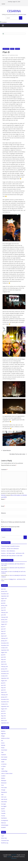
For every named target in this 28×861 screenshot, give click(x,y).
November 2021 (5, 593)
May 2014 (3, 715)
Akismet (3, 495)
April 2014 (3, 718)
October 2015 (4, 676)
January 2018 (4, 619)
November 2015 (5, 673)
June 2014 (3, 713)
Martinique (3, 780)
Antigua (3, 736)
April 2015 (3, 690)
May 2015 (3, 687)
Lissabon (3, 775)
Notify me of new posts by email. (10, 526)
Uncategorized (4, 820)
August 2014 (4, 708)
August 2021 (4, 598)
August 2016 (4, 652)
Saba (2, 794)
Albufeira (3, 731)
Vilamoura (3, 822)
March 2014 (4, 720)
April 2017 (3, 633)
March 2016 (4, 664)
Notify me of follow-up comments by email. (13, 522)
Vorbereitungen (4, 825)
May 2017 (3, 631)
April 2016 (3, 661)
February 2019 (4, 612)
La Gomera (3, 764)
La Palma (3, 766)
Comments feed (5, 840)
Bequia (2, 747)
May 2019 (3, 610)
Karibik (2, 761)
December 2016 (5, 643)
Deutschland (4, 750)
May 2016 (3, 659)
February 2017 (4, 638)
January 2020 (4, 605)
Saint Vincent (4, 799)
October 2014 (4, 704)
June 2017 (3, 629)
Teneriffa (17, 48)
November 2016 (5, 645)
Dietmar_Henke (15, 55)
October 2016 (4, 647)
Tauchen (3, 811)
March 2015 (4, 692)
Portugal (3, 790)
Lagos (2, 768)
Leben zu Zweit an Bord (6, 773)
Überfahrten (4, 818)
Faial (2, 752)
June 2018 (3, 615)
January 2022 (4, 591)
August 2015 (4, 680)
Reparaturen (4, 792)
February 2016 (4, 666)
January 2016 (4, 669)
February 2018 (4, 617)
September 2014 (5, 706)
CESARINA (14, 11)
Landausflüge (6, 48)
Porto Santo (4, 787)
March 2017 (4, 636)
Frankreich (3, 754)
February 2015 (4, 694)
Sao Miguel (3, 806)
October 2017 (4, 622)
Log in (2, 835)
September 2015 (5, 678)
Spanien (12, 48)
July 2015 (3, 683)
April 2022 (3, 589)
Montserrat (3, 783)
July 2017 (3, 626)
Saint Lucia (3, 797)
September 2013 (5, 723)
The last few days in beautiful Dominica (10, 546)
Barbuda (3, 745)
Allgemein (3, 733)
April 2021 (3, 600)
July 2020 (3, 603)
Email (3, 506)
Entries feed (4, 838)
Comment (4, 469)
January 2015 (4, 697)
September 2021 (5, 596)
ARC (2, 740)
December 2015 (5, 671)
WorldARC (3, 827)
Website (3, 513)
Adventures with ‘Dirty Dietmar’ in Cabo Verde (11, 555)
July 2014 (3, 711)
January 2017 (4, 640)
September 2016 (5, 650)
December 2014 (5, 699)
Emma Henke (4, 564)
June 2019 (3, 607)
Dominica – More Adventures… (8, 551)
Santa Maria (4, 801)
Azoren (2, 743)
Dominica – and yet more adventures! (10, 548)
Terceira (3, 815)
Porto (2, 785)
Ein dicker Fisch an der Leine (17, 454)
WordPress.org (4, 842)
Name (3, 499)
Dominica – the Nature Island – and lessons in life (12, 553)
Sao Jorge (3, 804)
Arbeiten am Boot (5, 738)
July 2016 (3, 654)
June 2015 (3, 685)
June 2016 (3, 657)
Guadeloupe (4, 759)
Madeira (3, 778)
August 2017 (4, 624)
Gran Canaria (4, 757)
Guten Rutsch (7, 450)
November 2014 (5, 701)
